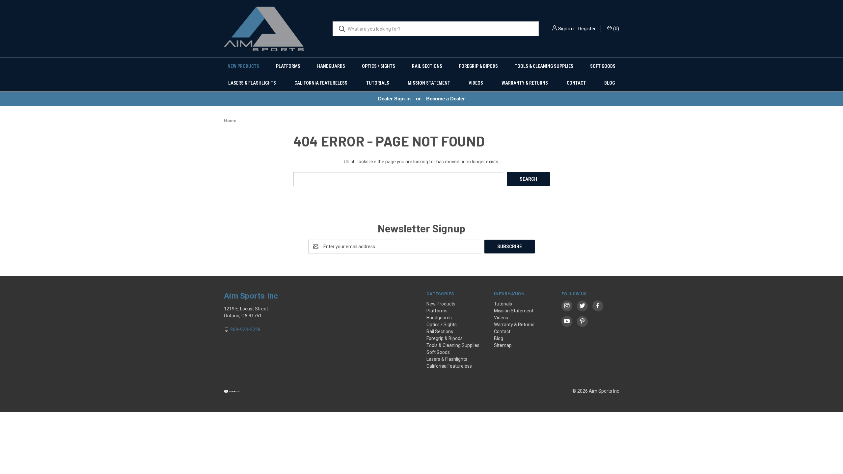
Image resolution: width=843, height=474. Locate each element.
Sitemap (503, 345)
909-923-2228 (245, 329)
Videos (476, 83)
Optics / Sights (378, 66)
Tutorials (377, 83)
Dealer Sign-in (394, 98)
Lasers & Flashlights (252, 83)
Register (587, 28)
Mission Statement (429, 83)
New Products (243, 66)
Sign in (565, 28)
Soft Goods (602, 66)
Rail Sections (427, 66)
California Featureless (320, 83)
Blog (609, 83)
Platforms (288, 66)
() (615, 28)
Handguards (331, 66)
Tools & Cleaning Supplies (544, 66)
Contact (576, 83)
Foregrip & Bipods (478, 66)
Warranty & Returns (525, 83)
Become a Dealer (445, 98)
